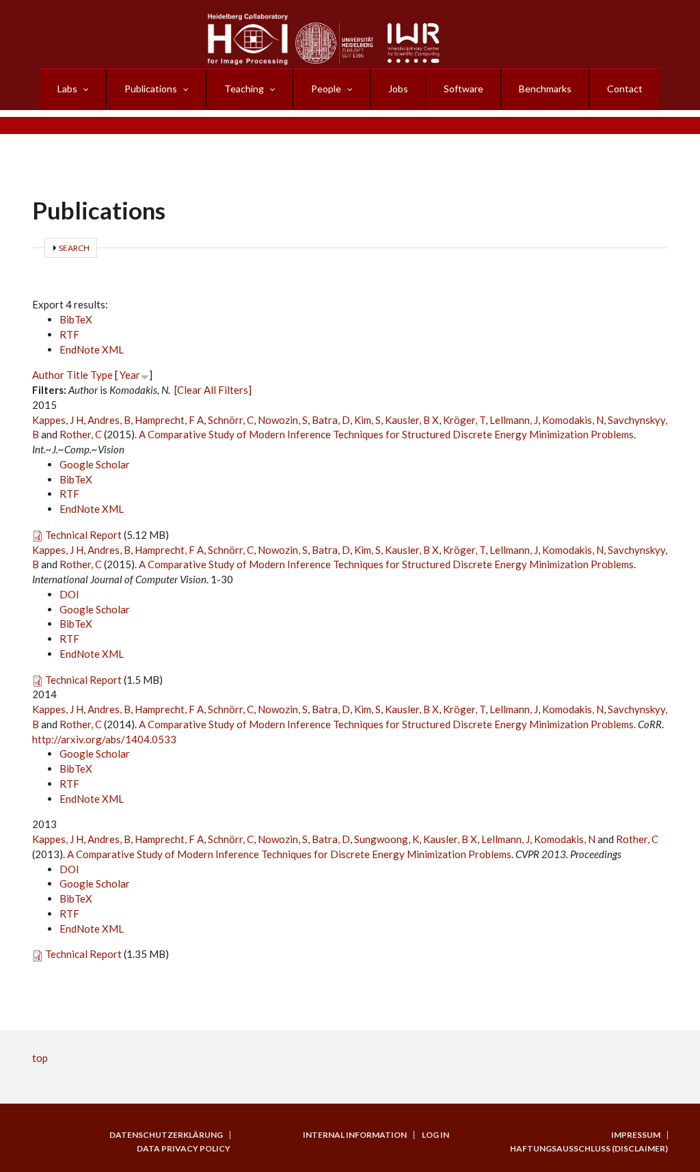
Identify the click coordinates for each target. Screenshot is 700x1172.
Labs (67, 88)
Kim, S (367, 420)
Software (463, 88)
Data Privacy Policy (183, 1149)
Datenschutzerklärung (166, 1135)
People (326, 88)
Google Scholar (94, 464)
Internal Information (355, 1135)
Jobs (398, 88)
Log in (435, 1135)
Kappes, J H (57, 420)
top (40, 1058)
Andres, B (109, 420)
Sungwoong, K (386, 839)
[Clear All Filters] (213, 390)
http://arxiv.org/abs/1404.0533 (104, 739)
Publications (150, 88)
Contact (625, 88)
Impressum (635, 1135)
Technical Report (83, 535)
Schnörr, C (231, 420)
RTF (69, 334)
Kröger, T (464, 420)
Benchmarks (545, 88)
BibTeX (75, 319)
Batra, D (331, 420)
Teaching (244, 88)
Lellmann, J (513, 420)
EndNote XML (91, 349)
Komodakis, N (573, 420)
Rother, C (80, 434)
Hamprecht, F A (169, 420)
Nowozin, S (283, 420)
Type (101, 375)
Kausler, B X (412, 420)
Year (130, 375)
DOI (69, 594)
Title (77, 375)
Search (74, 248)
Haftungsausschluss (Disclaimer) (589, 1149)
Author (48, 375)
